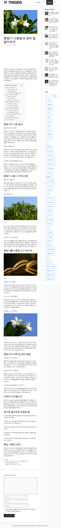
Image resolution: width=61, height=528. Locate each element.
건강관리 (49, 121)
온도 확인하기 (11, 98)
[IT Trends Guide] (13, 2)
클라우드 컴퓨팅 (51, 266)
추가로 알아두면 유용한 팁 (12, 118)
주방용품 (22, 461)
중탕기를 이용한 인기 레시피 (13, 101)
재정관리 (49, 245)
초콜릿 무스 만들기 (12, 103)
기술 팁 (48, 130)
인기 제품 (49, 236)
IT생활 (54, 96)
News (49, 2)
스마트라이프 (50, 198)
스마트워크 (49, 206)
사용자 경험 (49, 181)
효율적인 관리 (50, 270)
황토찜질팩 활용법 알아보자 (12, 462)
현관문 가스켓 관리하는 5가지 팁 (13, 464)
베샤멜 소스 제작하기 (13, 107)
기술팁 (48, 126)
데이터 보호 (49, 151)
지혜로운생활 (50, 249)
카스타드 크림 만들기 (13, 105)
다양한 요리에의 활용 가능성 (15, 93)
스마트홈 (49, 211)
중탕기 (26, 461)
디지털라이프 (50, 160)
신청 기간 (49, 215)
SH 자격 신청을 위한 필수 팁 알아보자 (53, 69)
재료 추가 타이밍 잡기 (13, 100)
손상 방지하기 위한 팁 (13, 112)
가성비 (48, 117)
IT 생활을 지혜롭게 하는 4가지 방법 (53, 14)
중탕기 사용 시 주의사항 (12, 94)
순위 (47, 194)
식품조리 (7, 461)
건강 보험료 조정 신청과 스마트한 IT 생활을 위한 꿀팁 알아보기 (53, 83)
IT (44, 2)
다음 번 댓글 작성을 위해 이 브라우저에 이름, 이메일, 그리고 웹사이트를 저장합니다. (20, 510)
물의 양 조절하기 (12, 96)
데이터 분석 (49, 155)
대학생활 (49, 147)
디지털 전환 (49, 168)
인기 (47, 228)
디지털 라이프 (50, 164)
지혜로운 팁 (49, 253)
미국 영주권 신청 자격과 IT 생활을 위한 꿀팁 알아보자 (53, 21)
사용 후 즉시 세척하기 (13, 110)
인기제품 (49, 232)
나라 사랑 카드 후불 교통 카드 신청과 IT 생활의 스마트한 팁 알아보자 (53, 45)
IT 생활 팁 (49, 104)
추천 (47, 258)
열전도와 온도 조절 (12, 89)
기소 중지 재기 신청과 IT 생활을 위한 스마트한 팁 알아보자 (53, 62)
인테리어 (49, 241)
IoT (47, 96)
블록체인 (49, 177)
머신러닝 (49, 172)
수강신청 (49, 189)
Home (38, 2)
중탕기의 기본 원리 (10, 87)
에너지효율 (49, 219)
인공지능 (49, 224)
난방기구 (49, 138)
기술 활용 (49, 134)
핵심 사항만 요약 (10, 119)
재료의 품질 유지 (12, 91)
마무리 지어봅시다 (10, 116)
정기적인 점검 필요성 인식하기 (15, 114)
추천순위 (49, 262)
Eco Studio (46, 525)
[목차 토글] (21, 85)
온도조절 (12, 461)
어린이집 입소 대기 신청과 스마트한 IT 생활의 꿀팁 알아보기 (53, 29)
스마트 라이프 (50, 202)
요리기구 (17, 461)
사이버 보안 (49, 185)
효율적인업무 (50, 275)
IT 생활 (48, 100)
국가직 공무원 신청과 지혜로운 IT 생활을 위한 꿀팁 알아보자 (53, 54)
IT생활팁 (48, 109)
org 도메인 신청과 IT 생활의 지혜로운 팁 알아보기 (53, 37)
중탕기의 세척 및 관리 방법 (12, 109)
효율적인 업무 (50, 279)
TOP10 (48, 113)
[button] (55, 2)
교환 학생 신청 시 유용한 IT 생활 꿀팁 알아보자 (53, 75)
